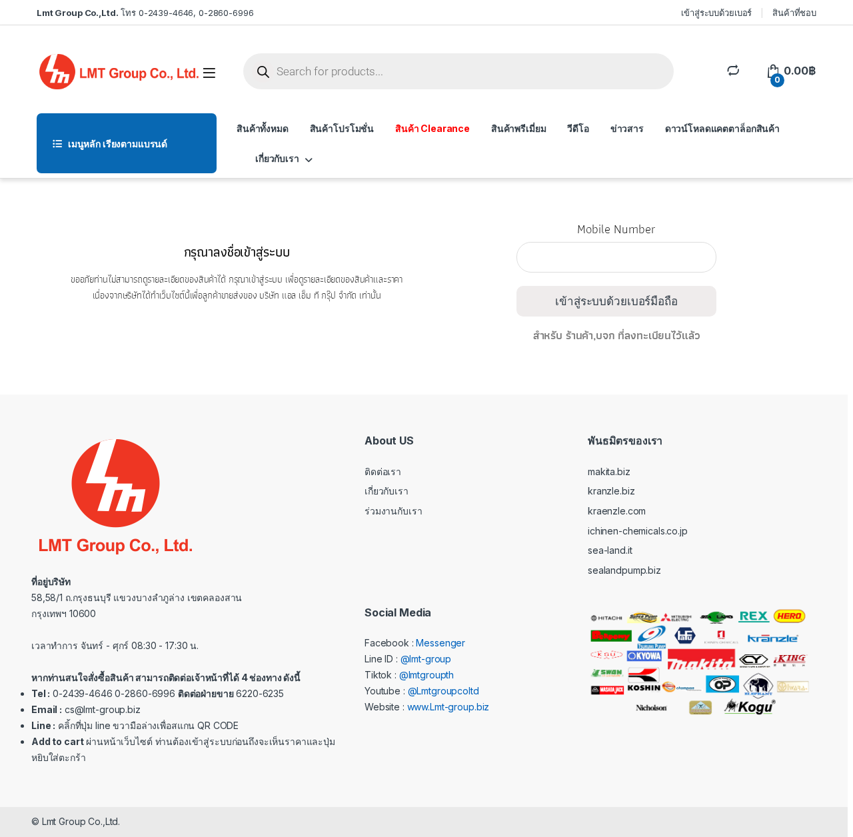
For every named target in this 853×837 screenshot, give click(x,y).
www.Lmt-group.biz (448, 706)
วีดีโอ (577, 128)
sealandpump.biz (624, 570)
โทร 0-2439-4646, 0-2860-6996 (145, 12)
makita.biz (609, 471)
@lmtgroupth (426, 674)
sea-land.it (610, 550)
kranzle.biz (611, 490)
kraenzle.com (617, 510)
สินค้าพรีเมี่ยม (518, 128)
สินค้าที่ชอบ (794, 12)
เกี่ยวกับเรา (277, 158)
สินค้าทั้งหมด (263, 128)
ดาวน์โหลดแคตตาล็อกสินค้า (722, 128)
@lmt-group (426, 658)
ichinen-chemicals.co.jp (638, 530)
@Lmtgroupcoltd (443, 690)
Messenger (440, 642)
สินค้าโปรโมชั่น (342, 128)
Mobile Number (616, 234)
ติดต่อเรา (383, 471)
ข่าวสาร (627, 128)
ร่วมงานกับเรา (393, 510)
